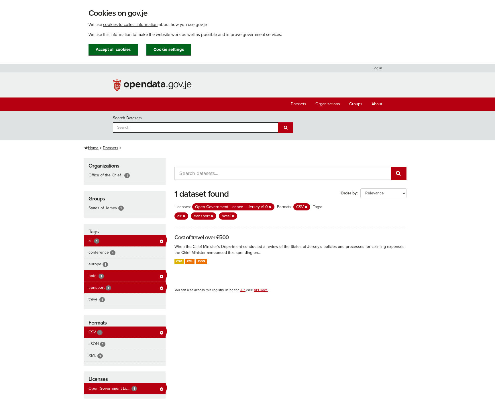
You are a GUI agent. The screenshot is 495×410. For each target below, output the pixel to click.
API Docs (261, 290)
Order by (349, 193)
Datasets (298, 103)
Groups (355, 103)
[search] (398, 173)
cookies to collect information (130, 24)
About (377, 103)
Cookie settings (169, 49)
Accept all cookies (113, 49)
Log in (377, 68)
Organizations (327, 103)
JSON (201, 261)
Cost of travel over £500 (201, 237)
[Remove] (270, 207)
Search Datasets (127, 118)
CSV (179, 261)
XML (190, 261)
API (242, 290)
